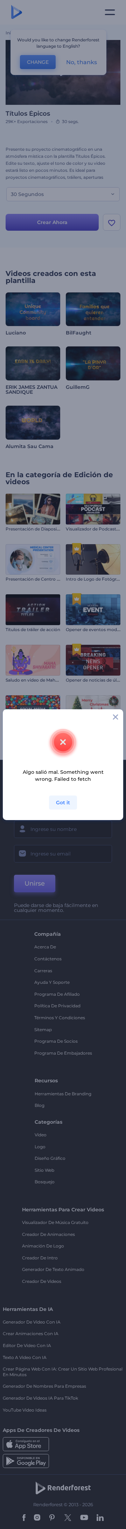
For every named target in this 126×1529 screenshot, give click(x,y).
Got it (63, 802)
